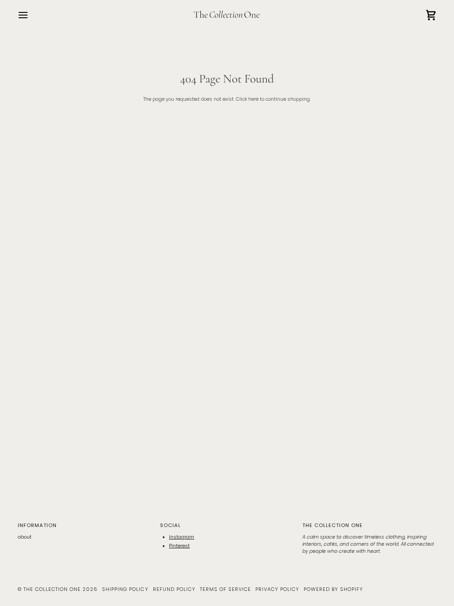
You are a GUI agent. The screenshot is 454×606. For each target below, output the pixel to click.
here (253, 99)
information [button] (37, 525)
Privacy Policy (277, 589)
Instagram (181, 537)
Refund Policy (174, 589)
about (24, 537)
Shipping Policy (125, 589)
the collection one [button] (332, 525)
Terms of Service (225, 589)
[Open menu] (31, 15)
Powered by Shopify (333, 589)
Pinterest (179, 546)
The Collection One (52, 589)
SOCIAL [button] (170, 525)
